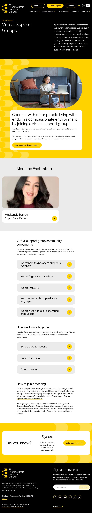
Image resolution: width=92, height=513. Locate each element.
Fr (88, 6)
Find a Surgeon (55, 5)
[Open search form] (79, 6)
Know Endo (38, 5)
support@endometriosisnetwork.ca (29, 398)
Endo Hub (75, 11)
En (84, 6)
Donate (71, 5)
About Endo (34, 11)
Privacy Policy (6, 506)
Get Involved (63, 11)
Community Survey (18, 506)
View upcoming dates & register (27, 145)
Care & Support (48, 11)
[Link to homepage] (13, 8)
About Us (85, 11)
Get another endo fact (74, 443)
